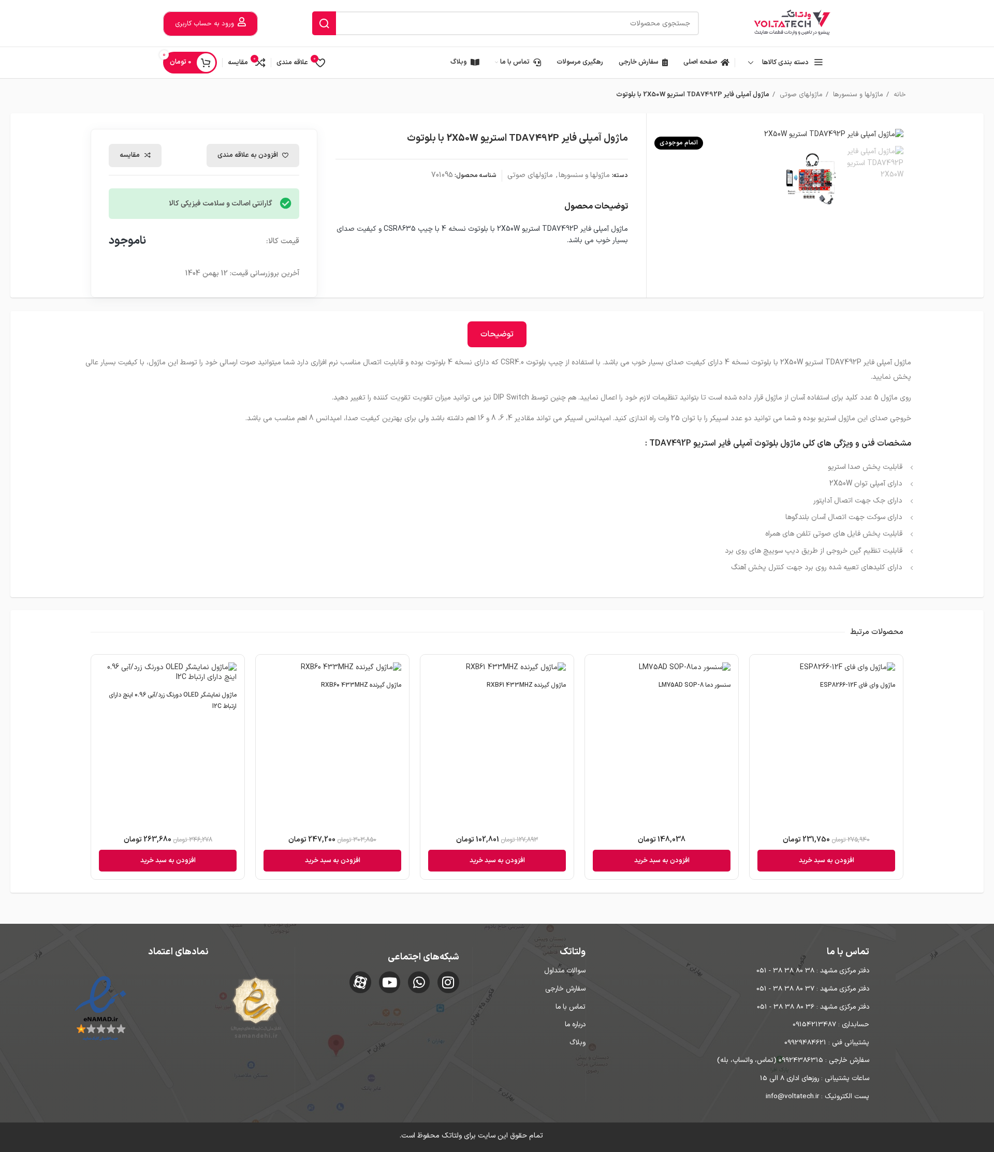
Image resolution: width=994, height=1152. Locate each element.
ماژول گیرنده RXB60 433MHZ (361, 685)
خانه (898, 95)
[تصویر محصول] (826, 668)
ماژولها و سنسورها (857, 95)
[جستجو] (324, 23)
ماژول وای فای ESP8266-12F (857, 685)
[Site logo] (792, 23)
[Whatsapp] (419, 982)
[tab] (497, 334)
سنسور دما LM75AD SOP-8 (694, 685)
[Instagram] (448, 982)
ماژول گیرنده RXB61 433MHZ (526, 685)
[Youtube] (390, 982)
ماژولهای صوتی (800, 95)
